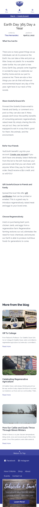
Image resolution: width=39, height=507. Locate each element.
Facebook (10, 461)
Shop (6, 12)
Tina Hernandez (11, 35)
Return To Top (20, 453)
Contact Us (17, 476)
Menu (32, 12)
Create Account (23, 16)
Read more (6, 346)
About (27, 471)
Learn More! (19, 502)
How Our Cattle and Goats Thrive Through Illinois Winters (18, 429)
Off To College (9, 333)
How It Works (10, 471)
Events (7, 476)
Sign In (19, 12)
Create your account (19, 154)
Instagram (24, 461)
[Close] (34, 481)
